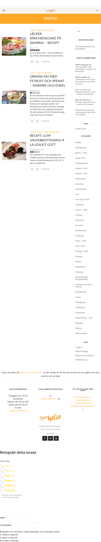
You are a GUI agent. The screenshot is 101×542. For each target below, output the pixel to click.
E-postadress (6, 525)
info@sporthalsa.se (18, 410)
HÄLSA (33, 132)
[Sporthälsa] (50, 11)
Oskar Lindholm (48, 398)
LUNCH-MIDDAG (38, 30)
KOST (32, 73)
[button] (31, 50)
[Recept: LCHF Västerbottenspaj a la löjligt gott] (14, 151)
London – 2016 (81, 210)
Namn (2, 518)
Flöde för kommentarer (84, 355)
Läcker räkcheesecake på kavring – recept (45, 38)
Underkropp (80, 313)
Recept (78, 262)
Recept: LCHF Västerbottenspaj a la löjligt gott (47, 140)
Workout (78, 328)
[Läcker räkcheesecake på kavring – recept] (14, 46)
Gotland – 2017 (81, 173)
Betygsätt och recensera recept (14, 532)
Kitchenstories (81, 189)
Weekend (79, 323)
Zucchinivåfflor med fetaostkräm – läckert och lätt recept (85, 69)
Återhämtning (80, 148)
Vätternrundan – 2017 (84, 318)
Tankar (78, 297)
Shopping (79, 272)
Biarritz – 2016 (81, 153)
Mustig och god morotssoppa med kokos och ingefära (85, 112)
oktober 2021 (80, 129)
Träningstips (80, 307)
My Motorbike (80, 230)
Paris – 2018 (80, 246)
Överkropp (79, 236)
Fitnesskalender (81, 163)
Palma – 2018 (80, 241)
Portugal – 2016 (81, 251)
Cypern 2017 (80, 158)
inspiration (79, 184)
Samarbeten (80, 267)
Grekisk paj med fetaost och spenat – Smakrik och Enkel (47, 81)
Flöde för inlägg (81, 351)
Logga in (78, 347)
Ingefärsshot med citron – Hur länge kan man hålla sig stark (85, 81)
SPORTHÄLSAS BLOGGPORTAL (81, 278)
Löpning (78, 215)
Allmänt (78, 142)
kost (77, 194)
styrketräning (80, 292)
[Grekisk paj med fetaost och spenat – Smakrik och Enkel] (14, 97)
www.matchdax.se (82, 397)
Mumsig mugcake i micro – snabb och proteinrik (85, 93)
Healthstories (80, 179)
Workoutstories (81, 333)
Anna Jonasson (81, 90)
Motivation (79, 220)
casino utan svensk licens (31, 372)
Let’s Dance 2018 (82, 199)
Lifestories (79, 205)
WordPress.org (81, 360)
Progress (79, 256)
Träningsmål (80, 302)
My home (79, 225)
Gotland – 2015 (81, 168)
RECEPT (50, 30)
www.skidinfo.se (83, 403)
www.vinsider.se (83, 400)
